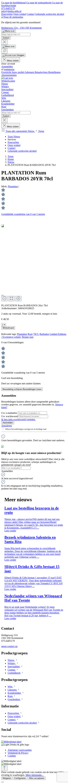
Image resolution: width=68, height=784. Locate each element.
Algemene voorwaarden (20, 750)
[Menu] (8, 31)
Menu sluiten (13, 60)
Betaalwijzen (41, 72)
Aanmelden (7, 66)
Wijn (10, 686)
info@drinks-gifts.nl (11, 11)
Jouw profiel (18, 72)
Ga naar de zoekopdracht (39, 2)
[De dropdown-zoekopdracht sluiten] (4, 42)
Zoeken (6, 38)
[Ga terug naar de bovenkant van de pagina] (4, 768)
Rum (30, 334)
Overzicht (6, 72)
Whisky (12, 663)
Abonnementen (9, 75)
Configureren (20, 778)
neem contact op (9, 646)
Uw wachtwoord (10, 416)
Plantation (13, 186)
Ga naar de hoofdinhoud (13, 2)
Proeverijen (7, 14)
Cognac (12, 669)
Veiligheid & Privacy (18, 753)
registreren (9, 69)
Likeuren (12, 689)
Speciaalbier (14, 666)
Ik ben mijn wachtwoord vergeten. (18, 419)
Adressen (30, 72)
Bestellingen (54, 72)
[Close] (2, 295)
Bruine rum (27, 337)
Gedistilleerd (14, 673)
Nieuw (11, 660)
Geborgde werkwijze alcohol (49, 14)
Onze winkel (19, 14)
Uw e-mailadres (9, 413)
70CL (36, 334)
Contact (30, 14)
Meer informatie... (34, 775)
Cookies (12, 755)
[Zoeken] (4, 51)
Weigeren (7, 778)
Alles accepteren (36, 778)
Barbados (44, 334)
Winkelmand (8, 328)
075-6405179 (8, 8)
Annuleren (6, 425)
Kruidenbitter (15, 693)
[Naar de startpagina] (12, 17)
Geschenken (14, 699)
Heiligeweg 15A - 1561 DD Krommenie (21, 27)
